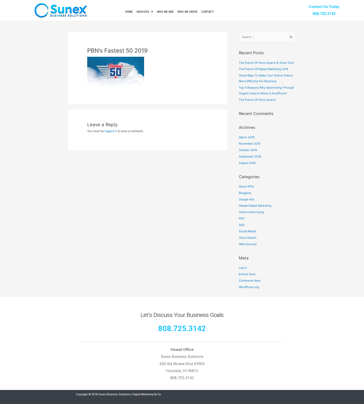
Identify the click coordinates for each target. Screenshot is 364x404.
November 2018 (249, 143)
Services (142, 11)
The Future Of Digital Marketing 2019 (263, 69)
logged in (111, 131)
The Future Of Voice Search (257, 100)
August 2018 (247, 163)
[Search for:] (267, 37)
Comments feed (249, 280)
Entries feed (247, 274)
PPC (242, 218)
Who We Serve (187, 11)
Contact (207, 11)
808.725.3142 (182, 328)
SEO (242, 225)
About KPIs (246, 186)
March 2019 (246, 137)
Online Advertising (251, 212)
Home (129, 11)
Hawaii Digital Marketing (255, 205)
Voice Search (248, 237)
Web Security (248, 244)
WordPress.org (249, 287)
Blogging (245, 193)
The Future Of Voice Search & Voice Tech (266, 63)
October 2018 (248, 150)
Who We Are (165, 11)
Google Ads (246, 199)
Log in (243, 267)
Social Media (247, 231)
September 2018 (250, 156)
